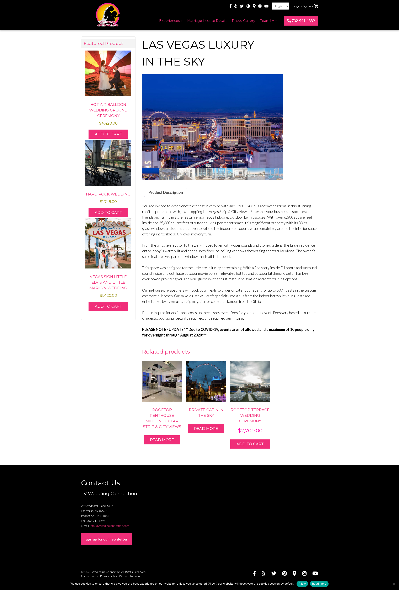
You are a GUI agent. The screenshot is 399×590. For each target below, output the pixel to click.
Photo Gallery (243, 21)
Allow (302, 583)
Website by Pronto (131, 576)
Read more (162, 440)
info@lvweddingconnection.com (109, 525)
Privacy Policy (108, 576)
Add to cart (250, 444)
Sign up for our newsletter (106, 539)
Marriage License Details (207, 21)
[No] (394, 584)
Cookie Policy (89, 576)
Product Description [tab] (166, 192)
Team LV (267, 21)
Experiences (169, 21)
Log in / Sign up (302, 6)
